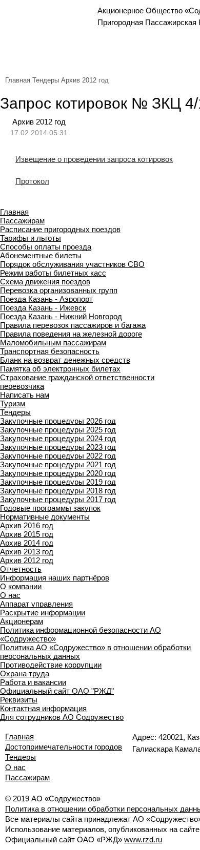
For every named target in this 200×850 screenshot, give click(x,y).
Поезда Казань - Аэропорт (46, 299)
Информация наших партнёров (54, 577)
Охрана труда (24, 673)
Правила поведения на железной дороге (71, 333)
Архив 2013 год (26, 551)
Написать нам (24, 394)
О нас (10, 595)
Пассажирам (22, 220)
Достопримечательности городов (63, 746)
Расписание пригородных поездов (60, 229)
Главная (17, 80)
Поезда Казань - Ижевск (43, 307)
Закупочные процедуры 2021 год (58, 464)
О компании (21, 586)
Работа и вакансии (33, 682)
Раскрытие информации (42, 612)
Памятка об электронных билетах (60, 368)
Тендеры (45, 80)
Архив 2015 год (26, 534)
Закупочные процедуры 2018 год (58, 490)
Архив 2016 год (26, 525)
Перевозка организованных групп (58, 290)
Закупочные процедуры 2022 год (58, 455)
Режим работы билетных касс (53, 272)
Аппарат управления (36, 603)
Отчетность (21, 569)
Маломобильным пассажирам (53, 342)
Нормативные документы (45, 516)
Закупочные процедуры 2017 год (58, 499)
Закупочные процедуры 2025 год (58, 429)
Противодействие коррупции (51, 664)
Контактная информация (43, 708)
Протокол (32, 181)
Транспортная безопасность (49, 351)
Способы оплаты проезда (45, 246)
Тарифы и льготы (30, 238)
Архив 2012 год (85, 80)
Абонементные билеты (41, 255)
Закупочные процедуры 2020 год (58, 473)
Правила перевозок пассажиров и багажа (73, 325)
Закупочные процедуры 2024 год (58, 438)
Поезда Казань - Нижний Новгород (61, 316)
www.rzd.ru (143, 839)
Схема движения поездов (45, 281)
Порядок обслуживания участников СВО (72, 264)
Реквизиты (18, 699)
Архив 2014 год (26, 542)
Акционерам (21, 621)
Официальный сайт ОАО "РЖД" (57, 691)
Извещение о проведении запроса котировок (94, 159)
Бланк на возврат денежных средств (65, 360)
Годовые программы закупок (50, 508)
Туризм (12, 403)
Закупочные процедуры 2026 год (58, 421)
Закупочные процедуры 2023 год (58, 447)
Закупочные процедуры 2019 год (58, 482)
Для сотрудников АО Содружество (62, 717)
